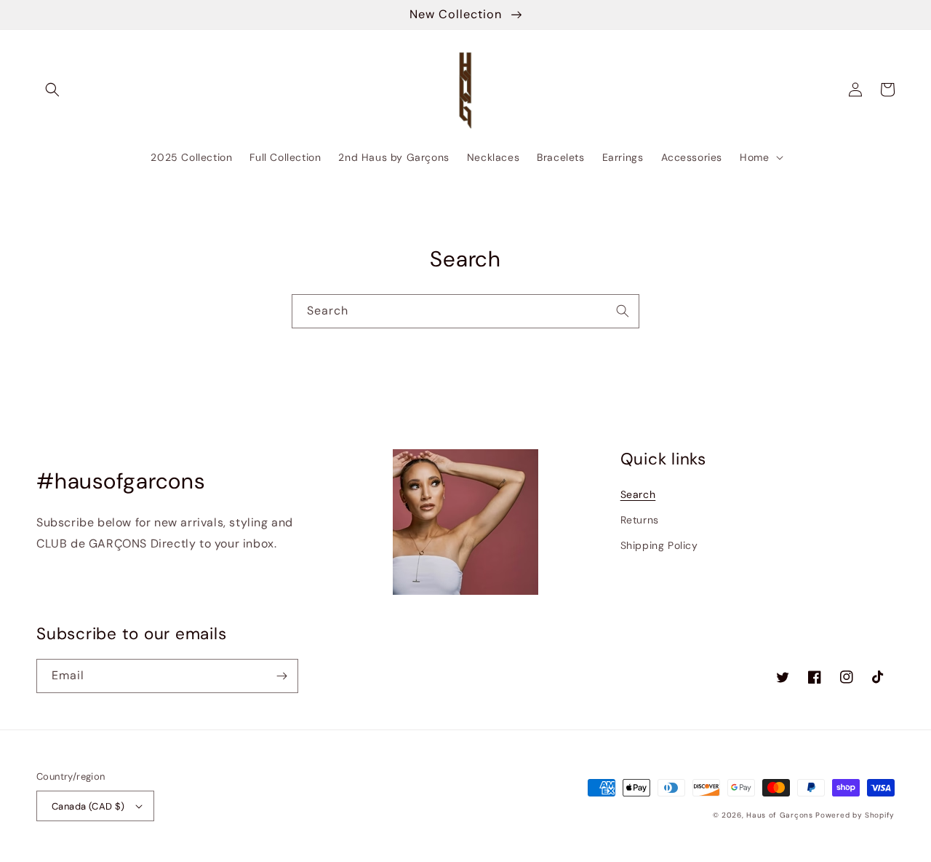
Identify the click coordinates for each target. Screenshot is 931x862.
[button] (52, 90)
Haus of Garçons (780, 815)
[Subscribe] (281, 676)
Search (638, 494)
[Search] (623, 311)
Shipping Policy (659, 545)
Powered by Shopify (855, 815)
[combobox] (465, 311)
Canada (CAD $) (88, 806)
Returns (639, 519)
